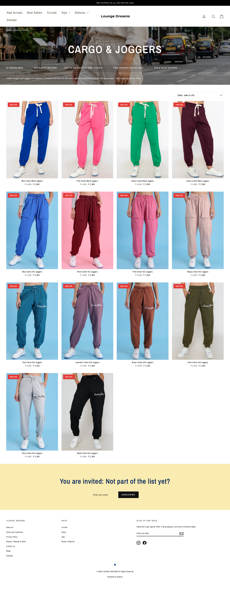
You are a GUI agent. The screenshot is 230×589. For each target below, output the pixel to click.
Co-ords (52, 12)
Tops (64, 12)
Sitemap (9, 556)
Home (8, 30)
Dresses (12, 20)
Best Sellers (34, 12)
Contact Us (10, 546)
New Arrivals (14, 12)
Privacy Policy (12, 537)
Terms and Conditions (14, 532)
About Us (9, 527)
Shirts (63, 532)
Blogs (8, 551)
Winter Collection (68, 541)
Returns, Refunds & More (16, 541)
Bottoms (80, 12)
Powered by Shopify (115, 577)
